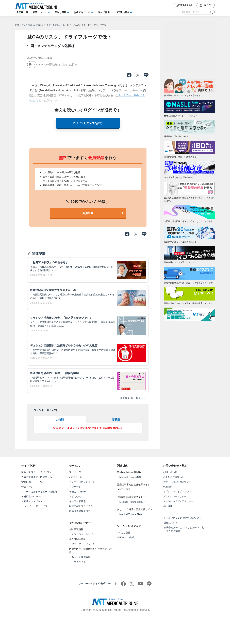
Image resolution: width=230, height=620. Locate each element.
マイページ (75, 472)
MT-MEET (124, 489)
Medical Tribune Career (131, 501)
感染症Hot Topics (33, 496)
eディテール (75, 477)
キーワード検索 (77, 501)
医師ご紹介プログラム (81, 506)
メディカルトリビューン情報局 (40, 491)
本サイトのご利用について (177, 481)
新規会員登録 (186, 5)
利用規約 (167, 486)
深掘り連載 (60, 12)
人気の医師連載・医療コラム (36, 477)
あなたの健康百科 (81, 557)
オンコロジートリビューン (86, 534)
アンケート (75, 486)
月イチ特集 (104, 12)
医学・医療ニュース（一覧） (36, 472)
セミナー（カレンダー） (82, 481)
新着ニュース (40, 12)
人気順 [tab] (60, 419)
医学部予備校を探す (79, 511)
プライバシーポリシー (175, 496)
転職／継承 (123, 12)
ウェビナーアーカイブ (35, 506)
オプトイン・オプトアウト (177, 491)
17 (33, 64)
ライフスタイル (77, 562)
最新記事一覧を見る (134, 398)
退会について (171, 522)
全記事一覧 (22, 12)
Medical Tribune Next (130, 514)
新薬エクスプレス (33, 501)
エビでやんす (76, 496)
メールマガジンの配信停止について (182, 517)
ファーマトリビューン (83, 544)
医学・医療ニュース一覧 (58, 25)
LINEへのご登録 (125, 537)
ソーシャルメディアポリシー (178, 501)
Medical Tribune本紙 (130, 477)
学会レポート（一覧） (33, 481)
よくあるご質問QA (173, 477)
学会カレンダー (77, 491)
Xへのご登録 (123, 532)
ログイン (207, 5)
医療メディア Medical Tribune (29, 25)
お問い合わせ (170, 472)
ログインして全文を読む (88, 123)
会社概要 (167, 506)
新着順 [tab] (116, 419)
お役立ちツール (82, 12)
